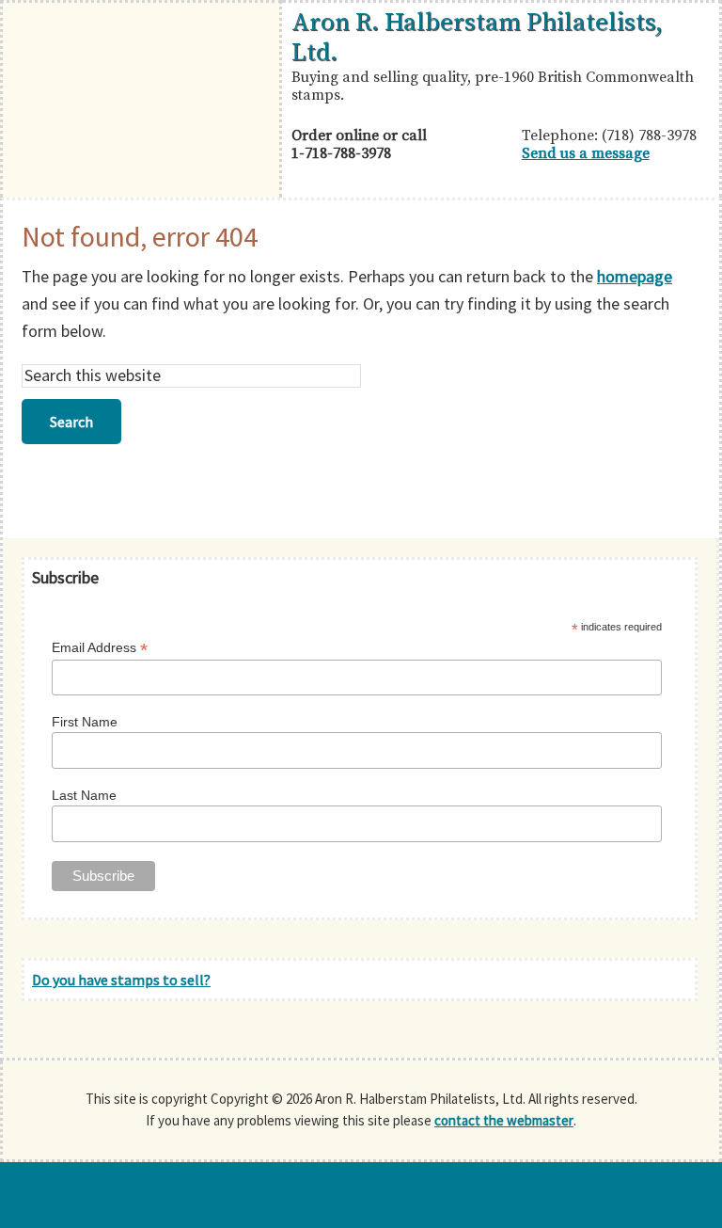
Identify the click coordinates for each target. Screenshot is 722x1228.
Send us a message (586, 153)
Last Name (84, 795)
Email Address (100, 648)
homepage (634, 276)
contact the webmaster (503, 1120)
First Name (85, 721)
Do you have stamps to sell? (121, 979)
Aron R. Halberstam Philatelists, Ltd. (477, 38)
